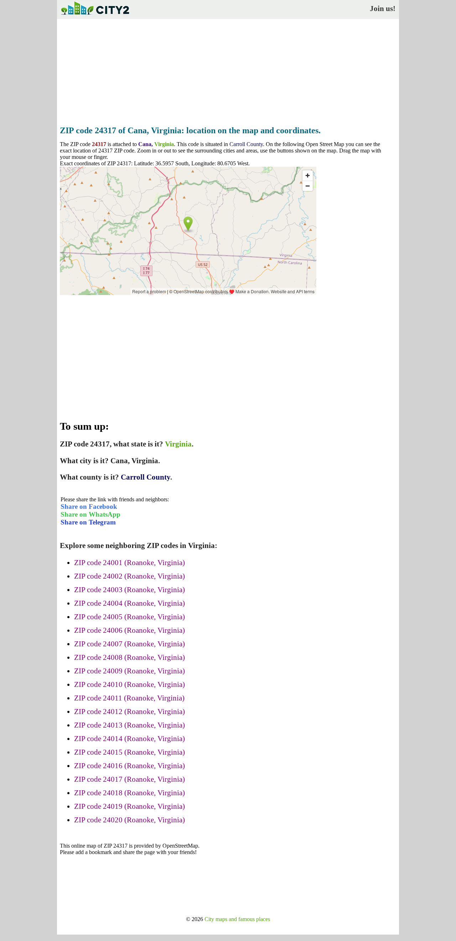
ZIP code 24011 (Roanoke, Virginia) (129, 698)
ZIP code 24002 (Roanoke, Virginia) (129, 576)
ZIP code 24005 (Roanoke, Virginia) (129, 616)
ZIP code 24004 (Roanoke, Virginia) (129, 603)
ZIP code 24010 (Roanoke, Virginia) (129, 684)
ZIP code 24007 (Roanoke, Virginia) (129, 644)
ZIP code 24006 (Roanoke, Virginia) (129, 630)
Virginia (164, 144)
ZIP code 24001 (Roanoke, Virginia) (129, 562)
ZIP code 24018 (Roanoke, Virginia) (129, 793)
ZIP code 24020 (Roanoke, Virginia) (129, 820)
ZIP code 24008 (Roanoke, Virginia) (129, 657)
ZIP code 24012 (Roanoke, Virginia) (129, 711)
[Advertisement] (228, 70)
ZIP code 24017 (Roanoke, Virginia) (129, 779)
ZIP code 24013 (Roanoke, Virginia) (129, 725)
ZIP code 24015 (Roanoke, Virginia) (129, 752)
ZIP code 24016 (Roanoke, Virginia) (129, 765)
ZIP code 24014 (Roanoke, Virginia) (129, 738)
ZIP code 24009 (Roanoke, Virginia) (129, 671)
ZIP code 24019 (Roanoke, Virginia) (129, 806)
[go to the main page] (94, 16)
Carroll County (246, 144)
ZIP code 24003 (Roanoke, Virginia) (129, 589)
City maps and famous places (237, 919)
